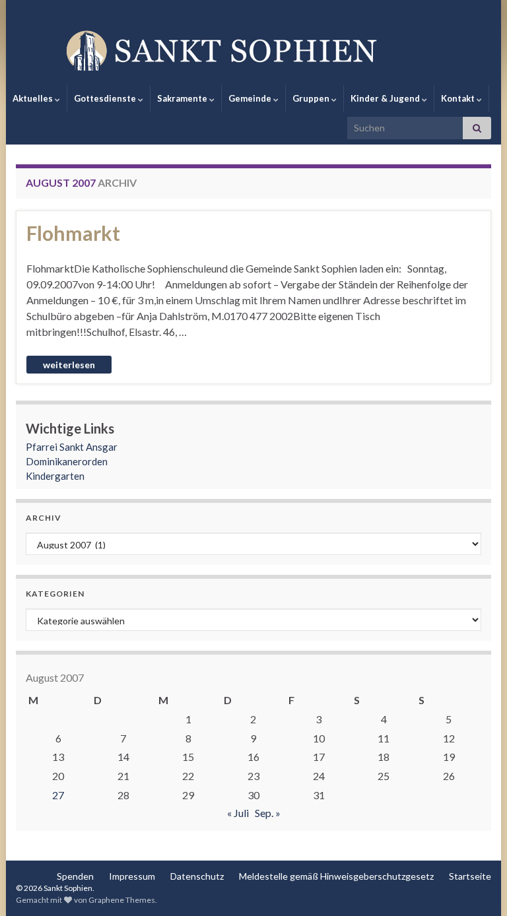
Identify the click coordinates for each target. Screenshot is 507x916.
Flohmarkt (73, 233)
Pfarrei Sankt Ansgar (72, 447)
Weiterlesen (69, 365)
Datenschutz (197, 876)
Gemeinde (250, 98)
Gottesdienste (106, 98)
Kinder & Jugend (386, 98)
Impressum (132, 876)
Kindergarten (55, 476)
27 (58, 795)
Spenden (75, 876)
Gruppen (311, 98)
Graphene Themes (121, 900)
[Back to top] (477, 886)
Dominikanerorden (67, 461)
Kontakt (459, 98)
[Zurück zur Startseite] (253, 49)
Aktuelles (34, 98)
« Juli (238, 812)
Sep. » (268, 812)
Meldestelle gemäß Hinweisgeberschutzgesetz (336, 876)
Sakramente (183, 98)
